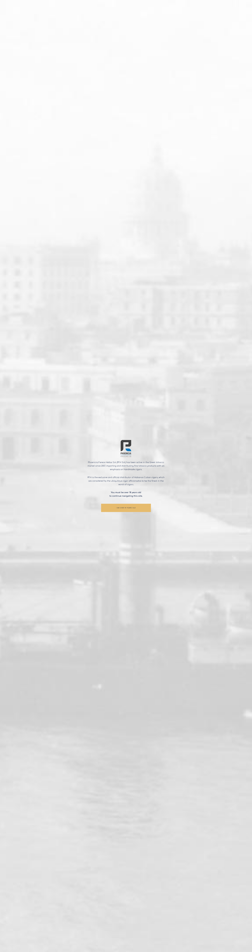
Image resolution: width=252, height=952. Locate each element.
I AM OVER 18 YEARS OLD (126, 508)
